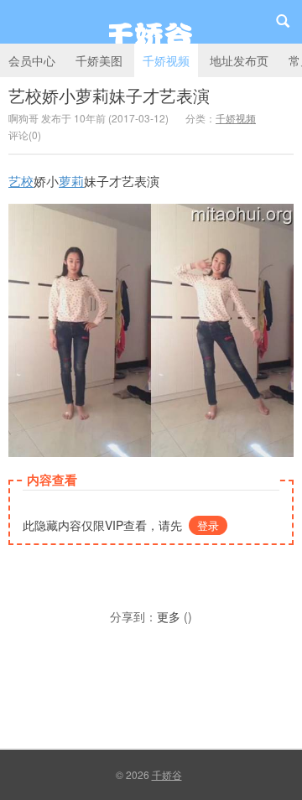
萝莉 (71, 181)
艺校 (21, 181)
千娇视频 (166, 60)
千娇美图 (99, 60)
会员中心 (31, 60)
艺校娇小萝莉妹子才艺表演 (109, 95)
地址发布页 (239, 60)
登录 (208, 525)
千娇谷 (151, 22)
